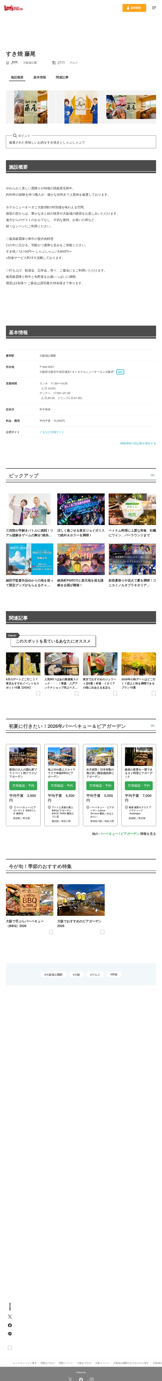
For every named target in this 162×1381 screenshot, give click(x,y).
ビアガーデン (130, 833)
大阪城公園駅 (54, 974)
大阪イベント (102, 1362)
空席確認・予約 (23, 785)
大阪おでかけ (84, 1362)
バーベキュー (108, 833)
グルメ (96, 974)
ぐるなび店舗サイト (52, 432)
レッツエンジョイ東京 (25, 1362)
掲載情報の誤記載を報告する (138, 443)
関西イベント (66, 1362)
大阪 (77, 974)
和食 (115, 974)
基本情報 (18, 332)
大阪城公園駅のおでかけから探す (131, 1362)
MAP (120, 372)
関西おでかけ (48, 1362)
